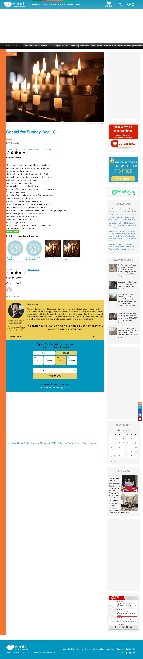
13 (115, 447)
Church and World (55, 4)
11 (136, 443)
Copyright (121, 649)
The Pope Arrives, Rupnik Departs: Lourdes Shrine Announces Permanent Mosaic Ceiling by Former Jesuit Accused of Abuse (127, 269)
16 (127, 447)
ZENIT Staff (33, 150)
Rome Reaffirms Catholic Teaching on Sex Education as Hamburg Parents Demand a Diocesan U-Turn (127, 331)
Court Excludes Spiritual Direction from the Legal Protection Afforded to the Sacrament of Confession (122, 217)
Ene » (116, 461)
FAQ (73, 649)
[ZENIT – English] (18, 4)
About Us (66, 649)
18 (136, 447)
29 (123, 456)
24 (132, 452)
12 (111, 447)
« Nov (111, 461)
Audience (79, 649)
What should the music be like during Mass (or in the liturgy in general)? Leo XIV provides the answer (127, 317)
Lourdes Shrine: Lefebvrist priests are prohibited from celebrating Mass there (127, 284)
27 (115, 456)
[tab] (116, 598)
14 (119, 447)
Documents (68, 4)
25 (136, 452)
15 (123, 447)
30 (127, 456)
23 (127, 452)
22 (123, 452)
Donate (77, 4)
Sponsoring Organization (94, 649)
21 (119, 452)
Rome (45, 4)
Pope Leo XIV (37, 4)
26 (111, 456)
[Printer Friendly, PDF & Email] (12, 231)
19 (111, 452)
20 (115, 452)
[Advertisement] (71, 25)
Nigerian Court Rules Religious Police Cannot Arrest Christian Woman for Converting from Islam (70, 45)
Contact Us (130, 649)
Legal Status (111, 649)
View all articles (13, 296)
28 (119, 456)
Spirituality (11, 54)
